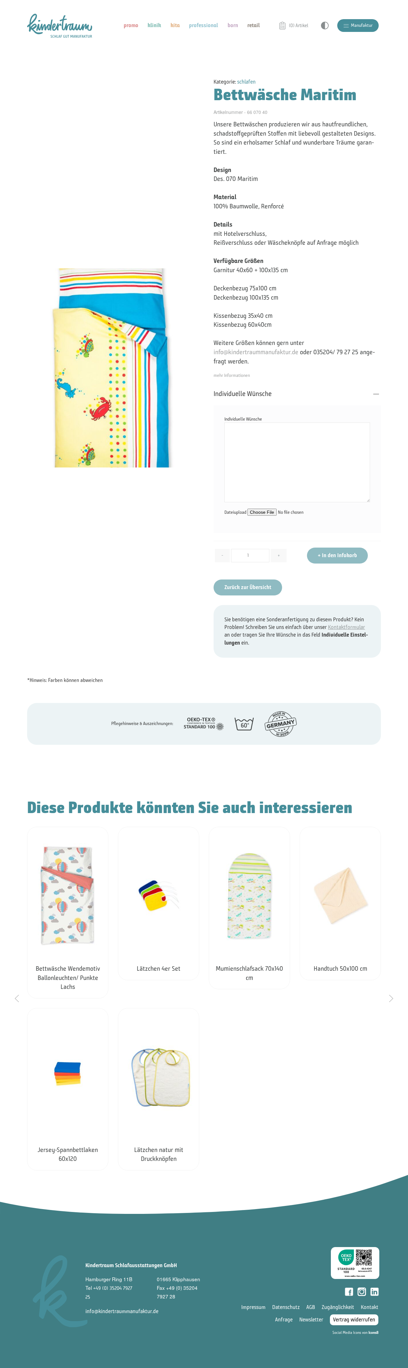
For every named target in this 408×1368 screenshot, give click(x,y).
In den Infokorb (337, 555)
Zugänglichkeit (338, 1307)
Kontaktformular (346, 627)
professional (203, 25)
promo (131, 25)
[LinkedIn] (374, 1292)
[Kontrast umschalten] (324, 25)
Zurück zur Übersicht (247, 587)
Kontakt (369, 1307)
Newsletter (311, 1319)
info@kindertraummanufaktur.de (256, 352)
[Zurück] (16, 998)
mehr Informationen (232, 375)
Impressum (253, 1307)
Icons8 (373, 1332)
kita (175, 25)
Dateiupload (235, 512)
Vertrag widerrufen (354, 1319)
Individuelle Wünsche (243, 394)
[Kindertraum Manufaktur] (59, 25)
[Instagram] (362, 1292)
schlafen (246, 81)
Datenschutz (286, 1307)
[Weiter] (391, 998)
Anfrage (284, 1319)
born (233, 25)
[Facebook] (349, 1292)
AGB (310, 1307)
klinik (154, 25)
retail (253, 25)
